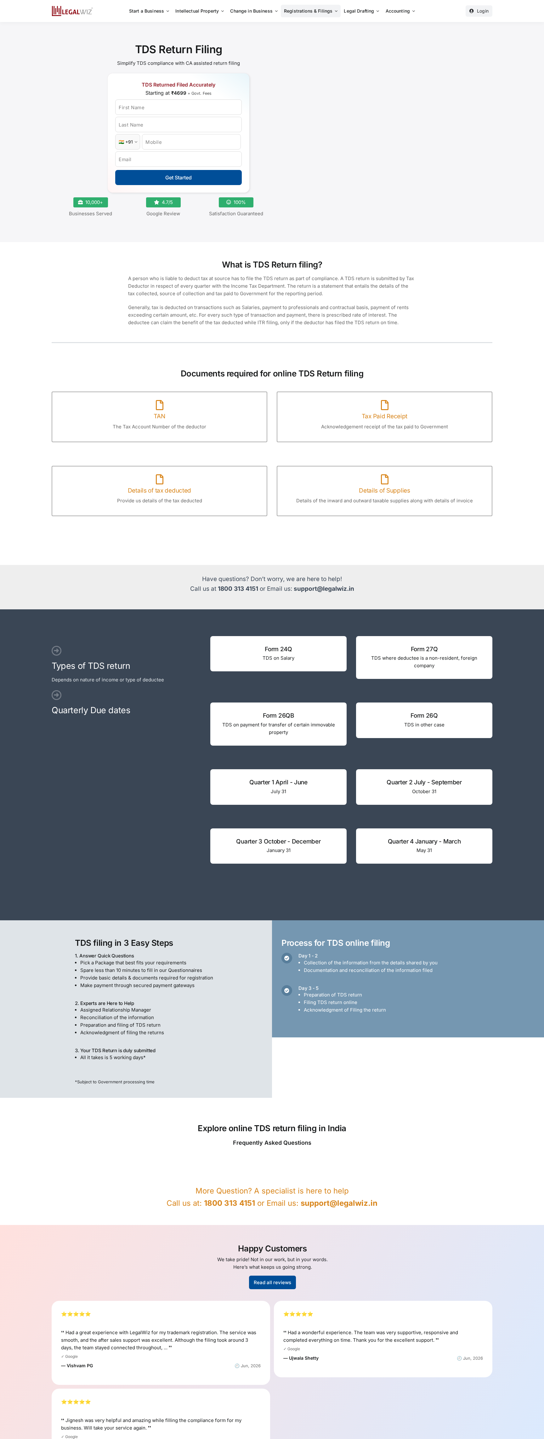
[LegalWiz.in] (72, 8)
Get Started (178, 177)
